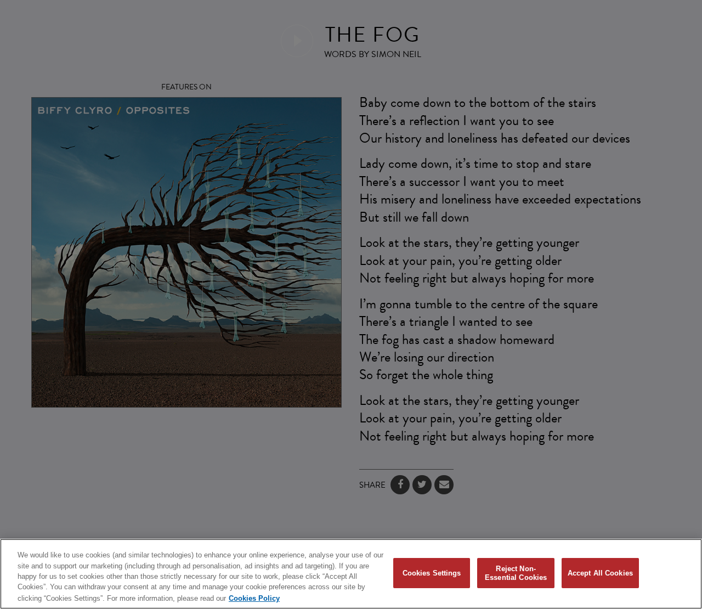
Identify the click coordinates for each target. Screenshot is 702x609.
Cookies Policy (254, 598)
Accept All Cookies (600, 573)
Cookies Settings (432, 573)
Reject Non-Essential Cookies (516, 573)
